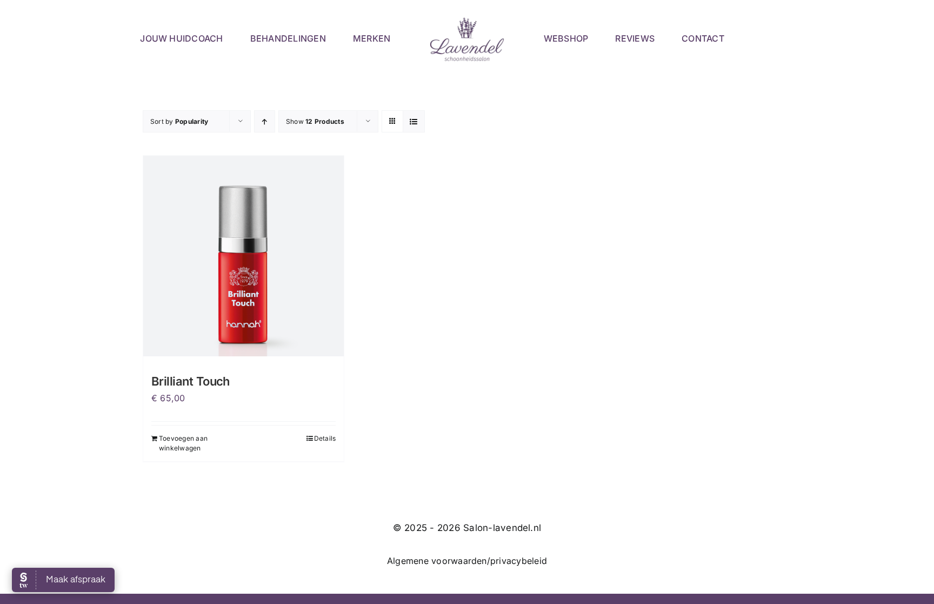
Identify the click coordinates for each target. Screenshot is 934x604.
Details (325, 438)
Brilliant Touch (190, 381)
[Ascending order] (264, 121)
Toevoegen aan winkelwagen (183, 443)
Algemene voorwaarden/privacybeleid (467, 560)
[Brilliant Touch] (243, 256)
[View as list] (413, 121)
